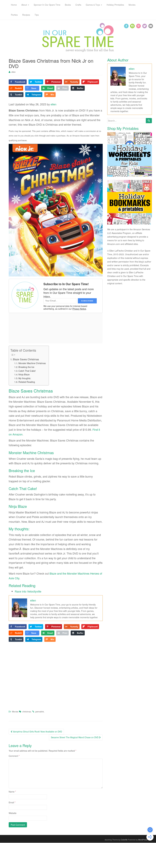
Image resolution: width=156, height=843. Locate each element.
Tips (37, 14)
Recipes (26, 14)
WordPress (142, 839)
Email (12, 802)
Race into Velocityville (28, 591)
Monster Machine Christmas (32, 363)
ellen (13, 71)
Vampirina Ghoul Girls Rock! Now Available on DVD (37, 731)
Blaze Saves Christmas (26, 359)
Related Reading (26, 381)
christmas (26, 711)
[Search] (149, 120)
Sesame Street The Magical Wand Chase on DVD (75, 737)
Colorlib (124, 839)
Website (12, 813)
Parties (14, 14)
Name (12, 791)
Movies (15, 711)
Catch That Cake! (27, 370)
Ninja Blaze (24, 374)
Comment (14, 755)
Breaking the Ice (26, 366)
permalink (39, 711)
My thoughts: (24, 378)
